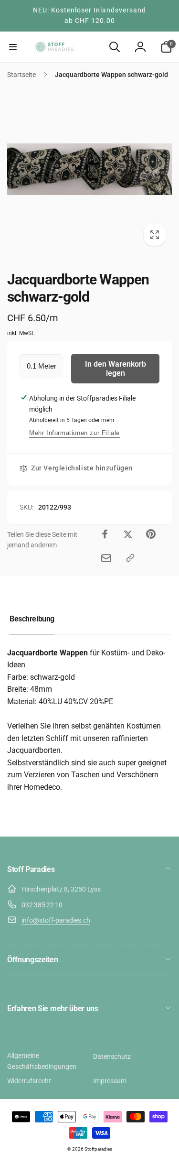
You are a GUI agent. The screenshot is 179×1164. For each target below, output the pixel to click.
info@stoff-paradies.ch (55, 920)
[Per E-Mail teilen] (106, 558)
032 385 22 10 (42, 905)
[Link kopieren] (130, 558)
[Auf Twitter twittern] (128, 534)
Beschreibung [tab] (32, 618)
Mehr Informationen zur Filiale (74, 432)
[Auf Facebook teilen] (105, 534)
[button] (12, 46)
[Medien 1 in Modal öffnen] (89, 169)
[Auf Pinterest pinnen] (151, 534)
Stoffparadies (98, 1149)
